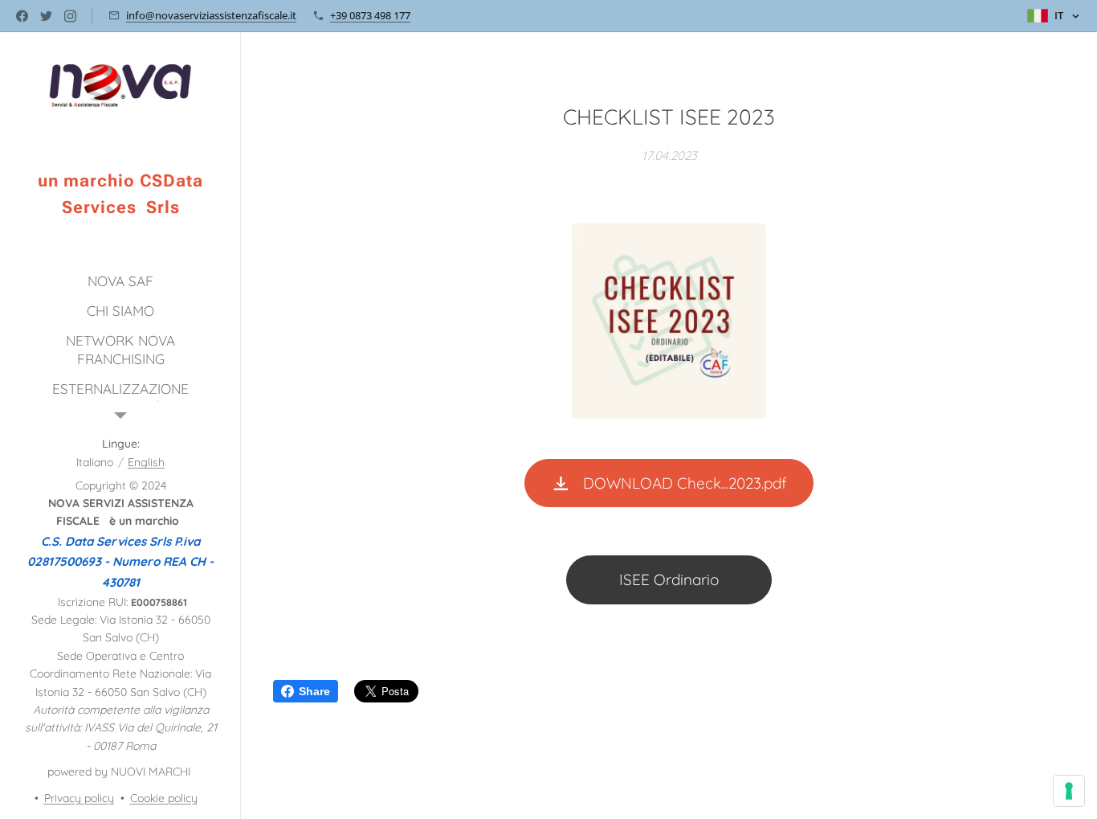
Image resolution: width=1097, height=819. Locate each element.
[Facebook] (22, 16)
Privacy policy (79, 798)
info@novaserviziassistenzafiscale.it (211, 15)
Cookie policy (164, 798)
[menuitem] (120, 281)
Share (314, 691)
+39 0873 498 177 (370, 15)
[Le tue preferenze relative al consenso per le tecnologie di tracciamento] (1069, 791)
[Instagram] (70, 16)
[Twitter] (46, 16)
